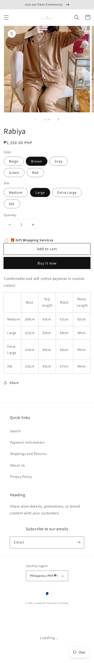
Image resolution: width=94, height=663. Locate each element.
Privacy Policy (21, 476)
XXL (12, 204)
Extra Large (67, 192)
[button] (6, 17)
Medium (16, 192)
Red (35, 172)
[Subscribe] (78, 542)
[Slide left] (35, 119)
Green (14, 172)
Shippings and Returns (28, 453)
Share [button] (14, 382)
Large (40, 192)
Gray (58, 161)
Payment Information (27, 442)
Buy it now (47, 263)
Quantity (10, 215)
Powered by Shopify (58, 603)
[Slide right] (58, 119)
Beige (13, 161)
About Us (17, 465)
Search (15, 431)
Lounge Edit (40, 603)
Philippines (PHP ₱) (44, 576)
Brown (36, 161)
